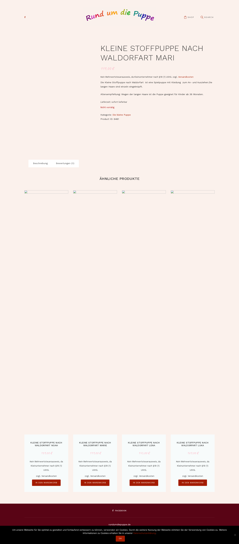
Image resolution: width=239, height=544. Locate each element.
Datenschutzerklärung (144, 533)
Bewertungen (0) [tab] (65, 163)
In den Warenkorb (46, 482)
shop (191, 17)
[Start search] (202, 17)
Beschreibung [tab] (40, 163)
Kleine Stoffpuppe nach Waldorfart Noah (46, 444)
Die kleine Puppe (122, 114)
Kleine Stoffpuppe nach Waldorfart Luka (192, 444)
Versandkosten (185, 77)
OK (120, 538)
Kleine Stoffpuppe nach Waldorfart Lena (144, 444)
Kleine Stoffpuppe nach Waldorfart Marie (95, 444)
